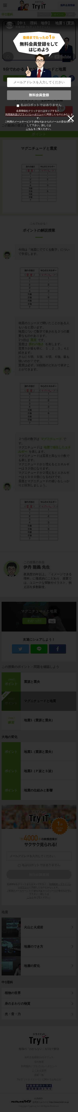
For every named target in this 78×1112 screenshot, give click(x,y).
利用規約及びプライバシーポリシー (24, 114)
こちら (29, 129)
